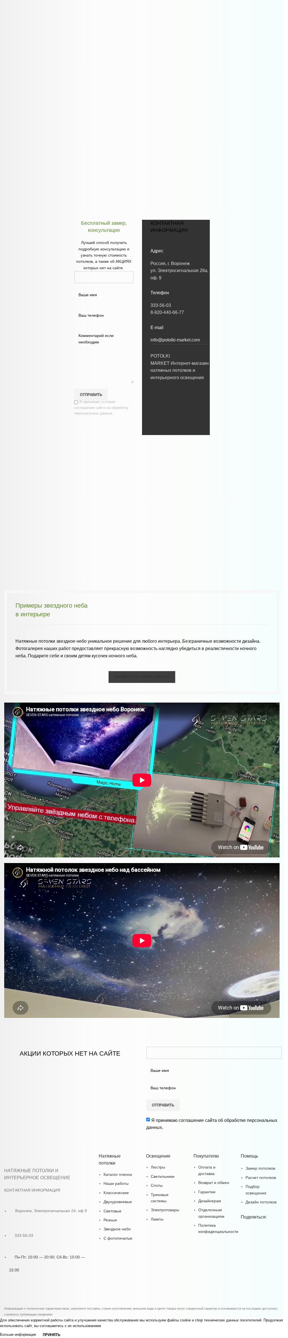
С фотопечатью (118, 1238)
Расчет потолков (261, 1177)
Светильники (162, 1176)
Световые (113, 1211)
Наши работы (116, 1183)
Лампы (157, 1219)
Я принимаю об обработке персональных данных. (211, 1124)
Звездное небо (117, 1229)
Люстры (158, 1167)
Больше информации (18, 1334)
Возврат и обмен (213, 1182)
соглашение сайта (198, 1120)
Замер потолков (260, 1168)
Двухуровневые (118, 1201)
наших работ (57, 648)
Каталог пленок (118, 1174)
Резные (110, 1220)
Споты (157, 1185)
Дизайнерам (209, 1201)
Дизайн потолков (261, 1202)
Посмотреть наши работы (142, 677)
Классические (116, 1192)
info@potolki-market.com (175, 340)
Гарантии (206, 1192)
